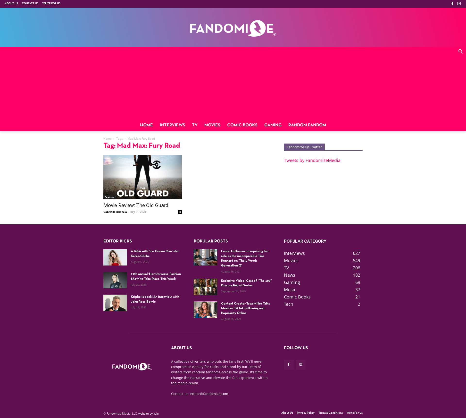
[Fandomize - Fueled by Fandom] (233, 28)
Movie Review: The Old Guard (135, 205)
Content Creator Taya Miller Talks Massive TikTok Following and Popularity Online (245, 308)
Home (107, 139)
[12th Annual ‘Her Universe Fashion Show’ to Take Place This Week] (115, 280)
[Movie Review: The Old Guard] (142, 177)
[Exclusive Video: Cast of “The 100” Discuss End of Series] (205, 287)
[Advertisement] (233, 83)
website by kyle (148, 413)
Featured (110, 197)
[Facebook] (452, 4)
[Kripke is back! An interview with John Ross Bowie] (115, 303)
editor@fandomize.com (209, 393)
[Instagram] (459, 4)
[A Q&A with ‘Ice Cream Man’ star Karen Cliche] (115, 257)
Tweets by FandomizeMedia (312, 160)
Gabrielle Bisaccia (115, 212)
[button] (460, 52)
